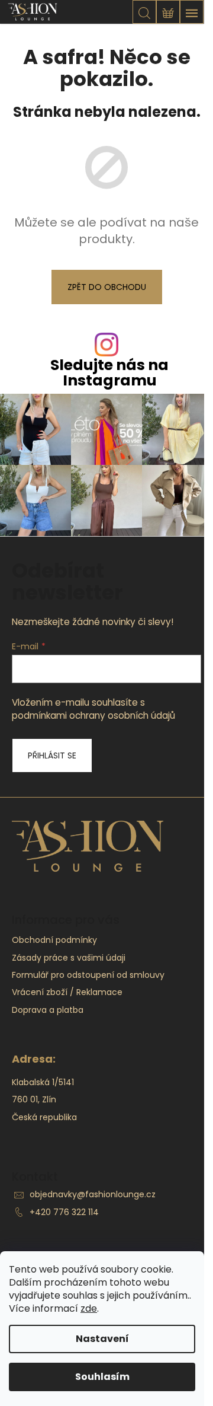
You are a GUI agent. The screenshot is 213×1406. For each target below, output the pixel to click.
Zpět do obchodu (106, 287)
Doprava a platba (47, 1010)
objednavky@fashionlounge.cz (93, 1194)
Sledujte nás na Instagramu (109, 372)
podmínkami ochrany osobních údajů (93, 715)
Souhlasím (102, 1376)
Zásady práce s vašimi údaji (68, 958)
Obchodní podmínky (54, 940)
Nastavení (102, 1339)
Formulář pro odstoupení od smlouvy (88, 975)
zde (88, 1308)
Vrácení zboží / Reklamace (67, 992)
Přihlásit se (52, 755)
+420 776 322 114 (64, 1212)
